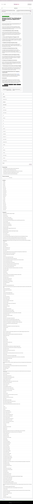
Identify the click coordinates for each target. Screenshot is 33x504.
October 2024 (4, 209)
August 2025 (4, 196)
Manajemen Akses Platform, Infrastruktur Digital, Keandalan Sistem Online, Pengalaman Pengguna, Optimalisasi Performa (16, 331)
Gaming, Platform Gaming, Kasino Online (7, 278)
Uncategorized (4, 495)
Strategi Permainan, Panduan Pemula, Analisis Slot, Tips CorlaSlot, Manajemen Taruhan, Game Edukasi (14, 430)
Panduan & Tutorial (5, 338)
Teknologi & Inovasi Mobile (6, 445)
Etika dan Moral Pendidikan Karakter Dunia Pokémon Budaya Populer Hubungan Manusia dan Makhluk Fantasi (15, 251)
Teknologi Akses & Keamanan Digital (7, 453)
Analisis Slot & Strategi (5, 221)
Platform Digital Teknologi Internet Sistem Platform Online (9, 401)
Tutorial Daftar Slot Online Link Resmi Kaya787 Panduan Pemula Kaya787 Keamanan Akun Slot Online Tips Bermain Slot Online (16, 490)
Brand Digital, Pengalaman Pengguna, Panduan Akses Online (9, 228)
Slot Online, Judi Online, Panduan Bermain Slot (8, 414)
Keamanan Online (5, 316)
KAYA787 (15, 84)
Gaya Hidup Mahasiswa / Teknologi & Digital (8, 281)
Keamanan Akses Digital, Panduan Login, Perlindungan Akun (9, 303)
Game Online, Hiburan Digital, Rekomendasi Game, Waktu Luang (10, 258)
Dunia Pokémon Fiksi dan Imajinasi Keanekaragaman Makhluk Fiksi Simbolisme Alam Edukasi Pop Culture (14, 237)
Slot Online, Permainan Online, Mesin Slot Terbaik (8, 421)
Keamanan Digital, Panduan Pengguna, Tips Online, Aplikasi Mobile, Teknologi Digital (12, 312)
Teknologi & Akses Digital (6, 434)
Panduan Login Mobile (5, 359)
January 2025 (4, 205)
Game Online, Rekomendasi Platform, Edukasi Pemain (9, 262)
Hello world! (10, 177)
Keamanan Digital (5, 307)
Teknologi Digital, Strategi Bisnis (5, 16)
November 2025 (4, 192)
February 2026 (4, 188)
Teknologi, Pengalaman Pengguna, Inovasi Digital (8, 481)
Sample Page (15, 8)
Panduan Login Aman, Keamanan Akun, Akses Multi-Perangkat (9, 355)
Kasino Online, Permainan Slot (6, 296)
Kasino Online (4, 295)
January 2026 (4, 189)
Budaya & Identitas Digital (5, 232)
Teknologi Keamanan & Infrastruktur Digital (7, 469)
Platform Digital (4, 398)
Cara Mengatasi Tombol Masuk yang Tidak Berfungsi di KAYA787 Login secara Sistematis (20, 10)
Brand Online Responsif (5, 229)
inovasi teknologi (11, 84)
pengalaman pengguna (5, 85)
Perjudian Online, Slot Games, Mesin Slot (7, 382)
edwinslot (4, 242)
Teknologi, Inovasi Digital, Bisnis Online (7, 480)
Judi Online (4, 291)
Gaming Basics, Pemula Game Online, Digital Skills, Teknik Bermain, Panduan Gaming (12, 274)
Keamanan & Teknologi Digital (6, 299)
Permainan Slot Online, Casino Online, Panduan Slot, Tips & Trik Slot (10, 394)
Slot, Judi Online (4, 425)
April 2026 (4, 185)
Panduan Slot (4, 369)
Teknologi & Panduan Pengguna (6, 449)
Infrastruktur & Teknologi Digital (6, 288)
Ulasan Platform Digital (5, 494)
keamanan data (19, 84)
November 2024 (4, 208)
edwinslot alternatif (5, 243)
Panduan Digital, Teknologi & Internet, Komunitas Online (9, 350)
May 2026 (4, 184)
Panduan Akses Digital (5, 339)
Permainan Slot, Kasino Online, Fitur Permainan (8, 397)
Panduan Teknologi (5, 374)
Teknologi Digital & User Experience (7, 460)
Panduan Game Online (5, 351)
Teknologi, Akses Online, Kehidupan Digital (7, 477)
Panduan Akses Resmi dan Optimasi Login (7, 342)
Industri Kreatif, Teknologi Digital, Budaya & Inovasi (8, 285)
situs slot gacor (4, 112)
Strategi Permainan (5, 429)
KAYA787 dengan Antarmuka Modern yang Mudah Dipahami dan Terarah (20, 0)
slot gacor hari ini (5, 99)
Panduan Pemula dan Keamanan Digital (7, 364)
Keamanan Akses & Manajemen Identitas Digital (8, 300)
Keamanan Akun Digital (5, 304)
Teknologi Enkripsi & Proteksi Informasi (7, 465)
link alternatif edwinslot (5, 327)
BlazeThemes (10, 502)
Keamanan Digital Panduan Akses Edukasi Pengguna (8, 311)
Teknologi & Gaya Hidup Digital (6, 441)
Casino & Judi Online (5, 233)
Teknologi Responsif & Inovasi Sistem (7, 473)
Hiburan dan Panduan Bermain (6, 282)
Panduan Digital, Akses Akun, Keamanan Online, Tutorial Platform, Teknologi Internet (12, 347)
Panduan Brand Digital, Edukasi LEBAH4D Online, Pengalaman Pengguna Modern (11, 346)
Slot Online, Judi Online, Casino (6, 413)
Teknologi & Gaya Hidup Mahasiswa (7, 442)
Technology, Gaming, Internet (6, 433)
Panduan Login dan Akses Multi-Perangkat (7, 358)
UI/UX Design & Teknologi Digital (6, 491)
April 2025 (4, 201)
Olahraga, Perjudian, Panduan (6, 335)
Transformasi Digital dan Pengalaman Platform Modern (9, 486)
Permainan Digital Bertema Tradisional (7, 386)
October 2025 (4, 193)
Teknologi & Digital (5, 438)
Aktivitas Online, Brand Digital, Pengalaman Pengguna (8, 213)
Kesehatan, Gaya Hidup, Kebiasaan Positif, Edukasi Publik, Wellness (10, 323)
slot (3, 115)
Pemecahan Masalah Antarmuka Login (7, 378)
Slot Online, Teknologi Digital (6, 422)
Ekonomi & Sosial (5, 250)
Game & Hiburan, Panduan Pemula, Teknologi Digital (8, 254)
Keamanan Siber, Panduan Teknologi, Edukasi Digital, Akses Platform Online (11, 319)
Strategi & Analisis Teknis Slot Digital (7, 426)
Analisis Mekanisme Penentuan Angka (7, 217)
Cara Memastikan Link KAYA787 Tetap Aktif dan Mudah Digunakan (10, 173)
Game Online (4, 255)
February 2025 (4, 204)
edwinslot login (4, 246)
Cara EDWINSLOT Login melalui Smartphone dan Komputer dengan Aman (11, 168)
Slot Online (4, 409)
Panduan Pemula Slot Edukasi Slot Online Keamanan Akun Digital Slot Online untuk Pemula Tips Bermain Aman (15, 365)
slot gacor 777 (4, 136)
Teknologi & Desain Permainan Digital (7, 437)
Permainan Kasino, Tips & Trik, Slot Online (7, 390)
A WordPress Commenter (6, 177)
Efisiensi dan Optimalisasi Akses (6, 247)
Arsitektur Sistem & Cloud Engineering (7, 224)
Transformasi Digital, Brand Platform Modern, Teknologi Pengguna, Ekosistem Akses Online (13, 487)
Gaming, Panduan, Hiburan (6, 277)
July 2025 (4, 197)
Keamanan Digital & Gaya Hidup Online (7, 308)
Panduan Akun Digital (5, 343)
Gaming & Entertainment (5, 270)
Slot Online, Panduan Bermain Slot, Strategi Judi (8, 418)
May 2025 (4, 200)
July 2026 (4, 181)
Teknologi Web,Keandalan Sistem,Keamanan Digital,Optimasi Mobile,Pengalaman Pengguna (13, 476)
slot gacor (4, 107)
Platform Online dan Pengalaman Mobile (7, 402)
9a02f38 (3, 21)
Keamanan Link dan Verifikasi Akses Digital (7, 315)
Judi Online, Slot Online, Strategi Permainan (7, 292)
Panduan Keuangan (5, 354)
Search (30, 164)
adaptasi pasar (6, 84)
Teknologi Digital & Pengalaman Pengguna (7, 457)
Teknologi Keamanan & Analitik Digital (7, 468)
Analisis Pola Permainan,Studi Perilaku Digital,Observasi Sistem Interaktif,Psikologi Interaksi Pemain (14, 220)
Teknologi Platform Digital (6, 472)
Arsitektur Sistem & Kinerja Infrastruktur (7, 225)
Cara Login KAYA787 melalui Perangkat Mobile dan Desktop (9, 169)
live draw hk (4, 131)
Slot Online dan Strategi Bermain (6, 410)
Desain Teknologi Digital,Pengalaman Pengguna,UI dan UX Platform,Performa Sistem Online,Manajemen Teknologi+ (15, 236)
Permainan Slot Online (5, 393)
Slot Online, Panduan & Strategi (6, 417)
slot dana (4, 152)
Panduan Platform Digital (5, 368)
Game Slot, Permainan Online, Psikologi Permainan (8, 266)
